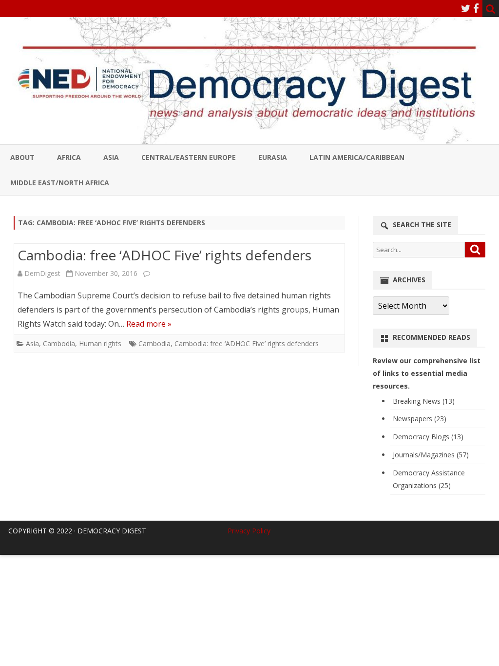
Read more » (149, 323)
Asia (111, 157)
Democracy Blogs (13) (428, 436)
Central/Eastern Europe (188, 157)
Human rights (100, 343)
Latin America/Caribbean (356, 157)
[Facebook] (476, 8)
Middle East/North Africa (59, 182)
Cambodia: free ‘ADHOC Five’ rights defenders (164, 255)
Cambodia (59, 343)
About (22, 157)
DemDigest (42, 273)
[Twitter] (466, 8)
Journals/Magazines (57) (431, 454)
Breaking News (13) (424, 401)
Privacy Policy (249, 530)
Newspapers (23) (419, 418)
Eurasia (272, 157)
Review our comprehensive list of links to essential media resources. (426, 373)
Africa (69, 157)
